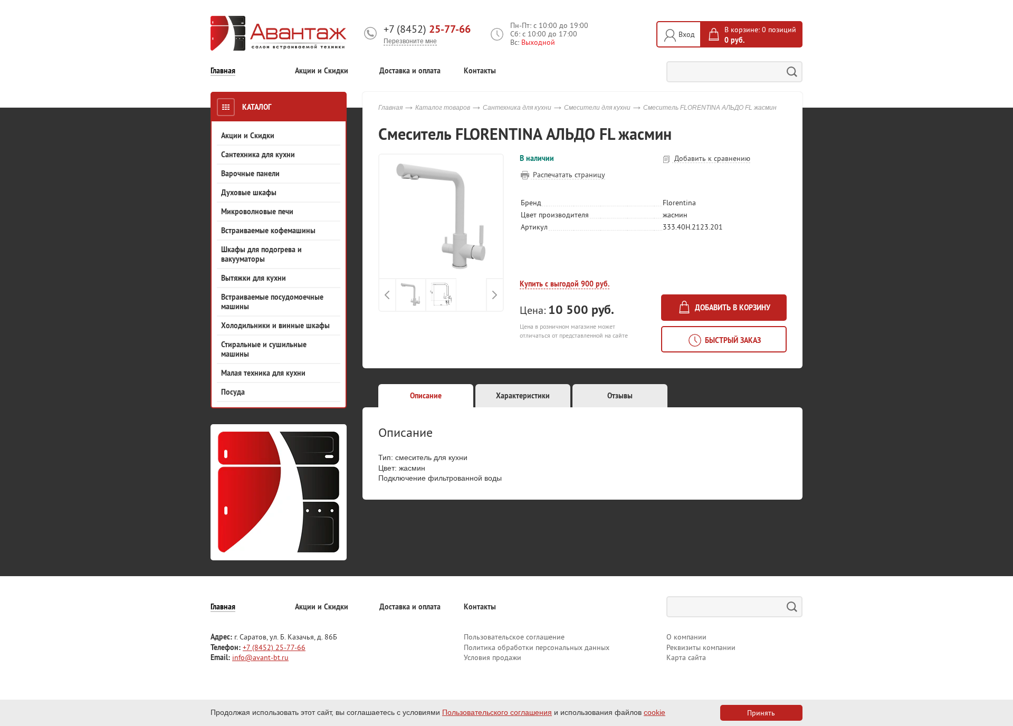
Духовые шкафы (248, 192)
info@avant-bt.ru (260, 657)
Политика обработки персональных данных (536, 647)
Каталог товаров (442, 107)
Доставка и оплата (410, 70)
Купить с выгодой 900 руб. (564, 284)
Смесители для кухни (597, 107)
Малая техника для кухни (263, 373)
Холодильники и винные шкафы (275, 325)
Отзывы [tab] (620, 395)
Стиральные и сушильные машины (264, 349)
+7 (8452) (427, 29)
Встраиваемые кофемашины (268, 230)
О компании (686, 637)
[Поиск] (792, 72)
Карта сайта (686, 657)
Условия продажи (492, 657)
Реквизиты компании (700, 647)
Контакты (480, 70)
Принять (761, 713)
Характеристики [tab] (523, 395)
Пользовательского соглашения (497, 712)
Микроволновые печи (257, 211)
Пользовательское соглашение (514, 637)
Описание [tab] (426, 395)
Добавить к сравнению (711, 158)
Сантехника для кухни (258, 154)
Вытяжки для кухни (253, 278)
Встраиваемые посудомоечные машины (272, 301)
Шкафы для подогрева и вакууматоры (261, 254)
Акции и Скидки (321, 70)
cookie (654, 712)
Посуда (233, 392)
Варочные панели (250, 173)
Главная (223, 70)
